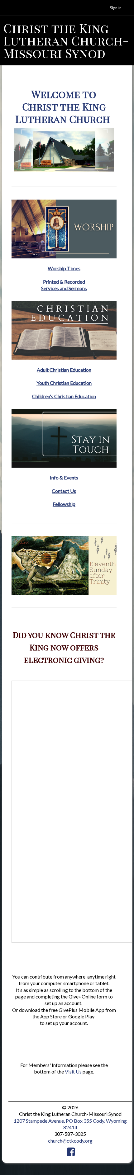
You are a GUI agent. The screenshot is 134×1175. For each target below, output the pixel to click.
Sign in (116, 7)
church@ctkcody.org (70, 1141)
